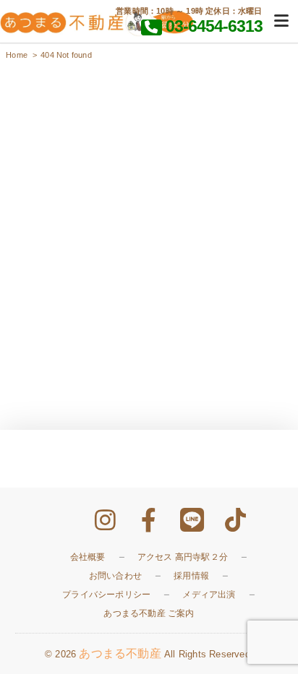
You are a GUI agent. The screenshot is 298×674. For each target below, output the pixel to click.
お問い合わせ (115, 576)
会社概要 (88, 557)
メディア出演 (208, 594)
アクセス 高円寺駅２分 (182, 557)
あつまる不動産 (120, 653)
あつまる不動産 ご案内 (148, 613)
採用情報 (191, 576)
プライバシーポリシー (106, 594)
